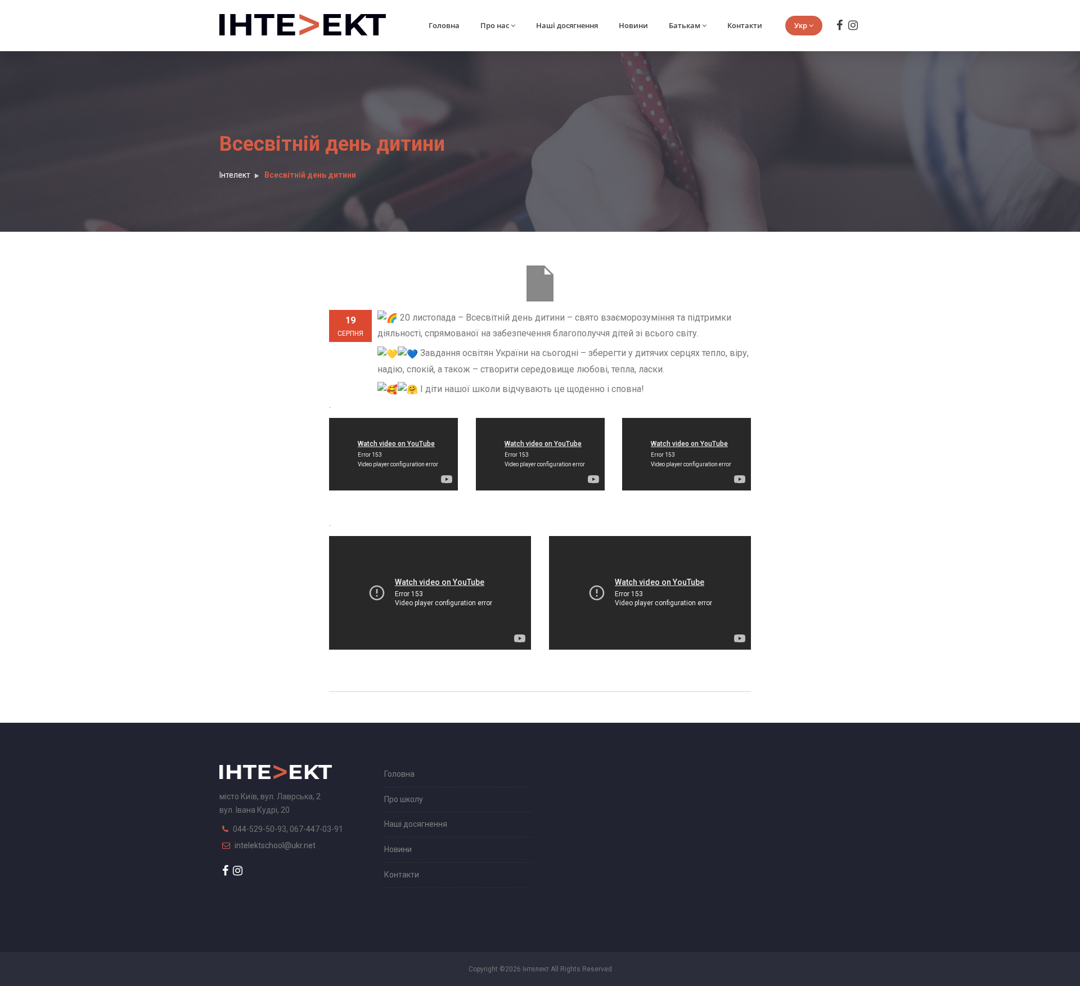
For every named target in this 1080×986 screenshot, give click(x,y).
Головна (444, 25)
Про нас (494, 25)
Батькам (684, 25)
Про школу (403, 799)
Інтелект (234, 174)
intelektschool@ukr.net (275, 845)
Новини (633, 25)
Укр (800, 25)
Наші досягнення (567, 25)
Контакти (744, 25)
